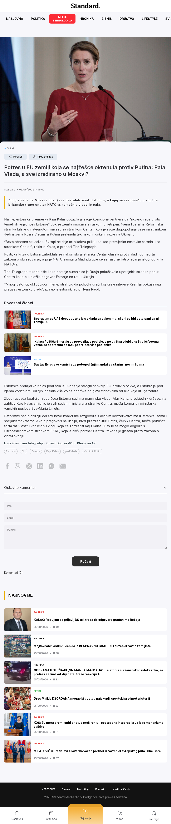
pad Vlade (71, 451)
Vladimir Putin (92, 451)
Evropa (35, 451)
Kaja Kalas (52, 451)
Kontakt (99, 789)
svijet (10, 148)
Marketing (83, 789)
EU (23, 451)
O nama (66, 789)
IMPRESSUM (48, 789)
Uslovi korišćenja (120, 789)
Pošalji (85, 561)
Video (119, 818)
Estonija (11, 451)
